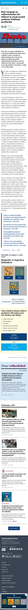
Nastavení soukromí (6, 580)
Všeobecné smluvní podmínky (8, 582)
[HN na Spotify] (19, 549)
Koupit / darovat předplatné (8, 586)
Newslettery (4, 591)
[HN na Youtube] (21, 549)
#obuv (13, 250)
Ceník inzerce (5, 571)
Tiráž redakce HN (6, 564)
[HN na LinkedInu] (17, 549)
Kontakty (4, 562)
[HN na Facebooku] (12, 549)
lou (10, 26)
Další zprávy (14, 528)
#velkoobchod (6, 250)
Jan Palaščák (9, 471)
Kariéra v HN (5, 569)
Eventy (3, 589)
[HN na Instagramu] (15, 549)
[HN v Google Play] (7, 556)
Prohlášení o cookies (6, 578)
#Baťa (18, 250)
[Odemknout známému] (26, 8)
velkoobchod (17, 366)
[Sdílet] (23, 8)
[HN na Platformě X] (10, 549)
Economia (4, 567)
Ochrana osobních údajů (7, 575)
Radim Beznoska (21, 46)
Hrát (8, 277)
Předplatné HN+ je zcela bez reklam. (19, 357)
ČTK (8, 26)
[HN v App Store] (17, 556)
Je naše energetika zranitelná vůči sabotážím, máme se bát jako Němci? (14, 476)
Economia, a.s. (11, 540)
